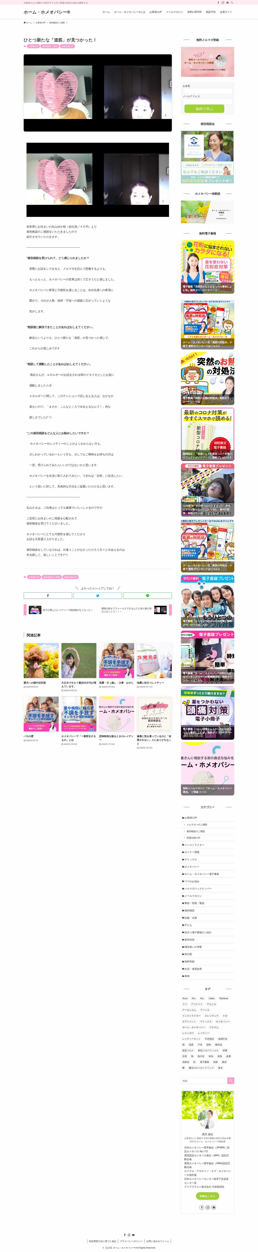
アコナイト (197, 1004)
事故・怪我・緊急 (194, 903)
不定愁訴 (209, 1038)
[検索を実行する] (230, 1080)
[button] (48, 595)
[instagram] (223, 3)
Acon (185, 998)
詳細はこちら (208, 1196)
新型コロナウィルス (208, 1050)
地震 (191, 1044)
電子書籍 (204, 1062)
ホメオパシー (192, 866)
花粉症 (185, 1062)
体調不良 (222, 1038)
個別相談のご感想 (50, 46)
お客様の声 (33, 46)
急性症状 (189, 939)
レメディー (203, 1033)
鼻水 (220, 1067)
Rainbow (223, 998)
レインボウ (188, 1033)
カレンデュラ (212, 1015)
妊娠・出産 (191, 917)
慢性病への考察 (193, 947)
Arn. (194, 998)
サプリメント (189, 1021)
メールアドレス (191, 96)
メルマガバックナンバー (198, 888)
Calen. (212, 998)
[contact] (227, 3)
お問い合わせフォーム (157, 1241)
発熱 (219, 1056)
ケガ (225, 1015)
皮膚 (228, 1056)
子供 (200, 1044)
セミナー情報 (192, 852)
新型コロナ (188, 1050)
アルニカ (211, 1004)
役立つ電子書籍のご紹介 (198, 932)
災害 (184, 1056)
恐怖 (208, 1044)
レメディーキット (191, 1038)
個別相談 (189, 910)
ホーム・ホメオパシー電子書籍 (202, 874)
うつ (184, 1004)
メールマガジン (193, 895)
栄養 (225, 1050)
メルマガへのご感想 (197, 824)
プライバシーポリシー (131, 1241)
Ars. (202, 998)
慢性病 (218, 1044)
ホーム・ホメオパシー (193, 1027)
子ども (188, 925)
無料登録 (189, 961)
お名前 (186, 85)
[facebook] (218, 3)
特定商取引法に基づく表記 (102, 1241)
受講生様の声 (67, 46)
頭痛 (215, 1062)
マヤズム (214, 1027)
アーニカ (204, 1009)
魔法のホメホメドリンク (201, 1067)
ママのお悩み (192, 881)
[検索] (232, 3)
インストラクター (194, 844)
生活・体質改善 (193, 968)
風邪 (224, 1062)
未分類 (188, 954)
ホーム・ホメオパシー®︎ (47, 12)
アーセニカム (189, 1009)
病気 (211, 1056)
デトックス (191, 859)
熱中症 (201, 1056)
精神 (187, 976)
